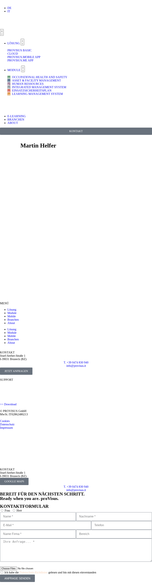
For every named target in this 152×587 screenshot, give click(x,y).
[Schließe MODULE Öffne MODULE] (23, 68)
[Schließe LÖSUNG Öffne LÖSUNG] (22, 42)
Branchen (13, 319)
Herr (19, 510)
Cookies (5, 421)
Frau (7, 510)
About (11, 323)
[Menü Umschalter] (2, 32)
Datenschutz (7, 424)
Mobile (11, 316)
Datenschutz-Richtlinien (33, 572)
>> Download (8, 404)
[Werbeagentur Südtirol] (14, 436)
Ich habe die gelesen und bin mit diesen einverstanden (50, 572)
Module (11, 313)
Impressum (6, 427)
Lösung (11, 309)
